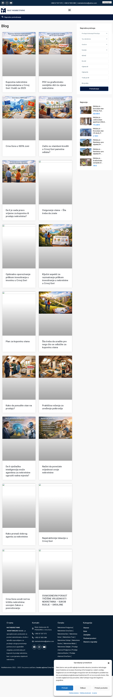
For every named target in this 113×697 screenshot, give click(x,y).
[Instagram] (7, 3)
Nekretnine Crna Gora (65, 631)
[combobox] (94, 33)
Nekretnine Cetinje (64, 640)
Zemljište (86, 635)
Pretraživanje (94, 89)
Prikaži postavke (101, 688)
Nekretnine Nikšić (70, 643)
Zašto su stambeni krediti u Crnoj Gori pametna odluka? (55, 149)
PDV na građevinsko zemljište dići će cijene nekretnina (54, 85)
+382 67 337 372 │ (57, 3)
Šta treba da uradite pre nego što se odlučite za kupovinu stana (54, 344)
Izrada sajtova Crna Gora (45, 667)
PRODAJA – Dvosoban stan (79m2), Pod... (98, 109)
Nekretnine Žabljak (64, 647)
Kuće (85, 631)
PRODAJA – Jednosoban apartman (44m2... (99, 120)
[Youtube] (11, 3)
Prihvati (65, 688)
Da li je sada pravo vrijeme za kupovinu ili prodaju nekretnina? (17, 213)
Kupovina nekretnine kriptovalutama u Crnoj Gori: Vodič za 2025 (17, 85)
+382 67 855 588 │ (70, 3)
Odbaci (83, 688)
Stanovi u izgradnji (90, 642)
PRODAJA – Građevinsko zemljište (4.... (98, 160)
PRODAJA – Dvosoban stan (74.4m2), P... (98, 131)
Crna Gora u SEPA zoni (17, 146)
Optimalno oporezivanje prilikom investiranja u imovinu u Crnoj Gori (18, 277)
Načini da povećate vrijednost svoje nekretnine (52, 469)
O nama (94, 693)
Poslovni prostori (89, 638)
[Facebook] (3, 3)
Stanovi (86, 628)
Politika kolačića (74, 693)
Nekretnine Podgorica (65, 627)
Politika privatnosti (85, 693)
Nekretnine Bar (63, 634)
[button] (108, 663)
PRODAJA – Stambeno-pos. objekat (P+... (98, 142)
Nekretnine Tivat (68, 637)
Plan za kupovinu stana (18, 341)
